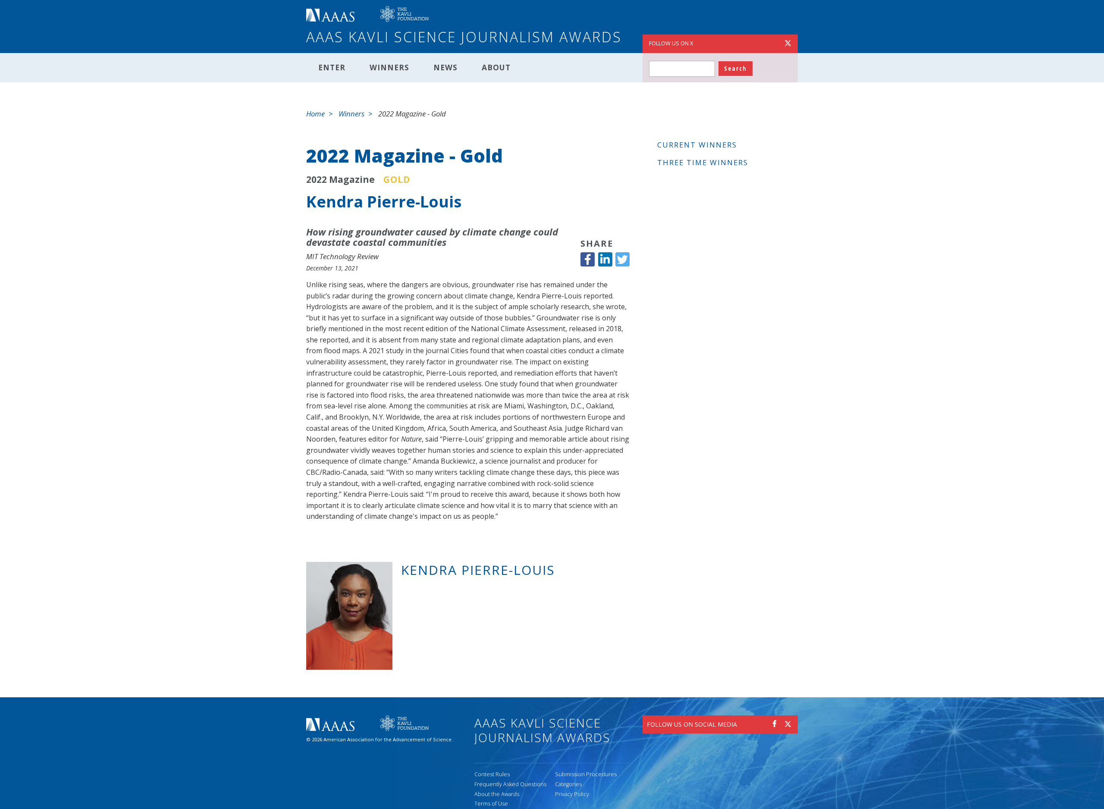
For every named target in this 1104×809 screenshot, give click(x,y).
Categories (568, 784)
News (445, 67)
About (496, 67)
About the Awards (496, 794)
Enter (331, 67)
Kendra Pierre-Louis (383, 201)
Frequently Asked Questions (510, 784)
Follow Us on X (671, 43)
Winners (389, 67)
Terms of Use (491, 803)
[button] (587, 259)
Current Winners (697, 145)
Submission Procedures (586, 774)
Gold (396, 179)
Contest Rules (492, 774)
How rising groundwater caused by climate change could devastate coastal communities (432, 236)
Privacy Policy (572, 794)
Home (315, 114)
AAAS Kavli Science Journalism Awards (464, 37)
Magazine (352, 179)
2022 (316, 179)
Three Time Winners (702, 162)
